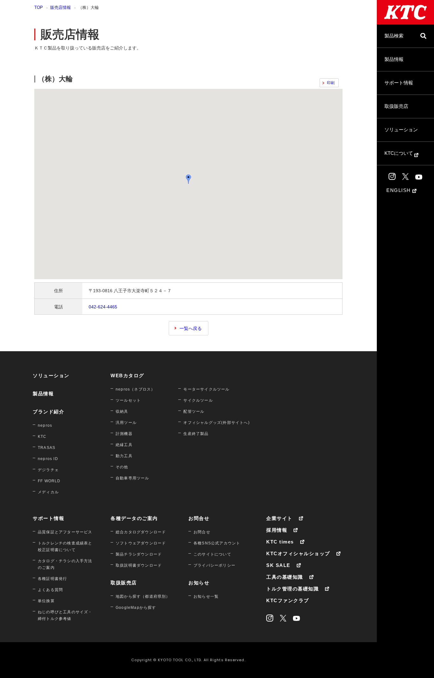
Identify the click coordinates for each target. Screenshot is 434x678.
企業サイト (279, 518)
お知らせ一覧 (206, 596)
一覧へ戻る (191, 328)
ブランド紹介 (48, 411)
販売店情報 (60, 7)
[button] (188, 179)
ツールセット (128, 400)
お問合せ (198, 518)
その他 (122, 467)
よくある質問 (50, 590)
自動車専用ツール (132, 478)
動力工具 (124, 456)
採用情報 (276, 530)
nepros (45, 425)
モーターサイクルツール (206, 389)
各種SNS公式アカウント (216, 543)
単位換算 (46, 601)
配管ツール (193, 411)
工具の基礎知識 (284, 577)
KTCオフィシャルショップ (298, 553)
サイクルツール (198, 400)
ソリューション (401, 129)
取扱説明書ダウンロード (139, 565)
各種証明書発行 (52, 578)
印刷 (331, 83)
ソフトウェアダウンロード (141, 543)
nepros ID (48, 459)
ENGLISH (399, 190)
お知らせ (198, 582)
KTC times (280, 541)
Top (38, 7)
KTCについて (399, 153)
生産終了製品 (195, 433)
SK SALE (278, 565)
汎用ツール (126, 422)
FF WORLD (49, 481)
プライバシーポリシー (214, 565)
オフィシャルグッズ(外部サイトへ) (216, 422)
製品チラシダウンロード (139, 554)
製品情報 (393, 59)
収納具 (122, 411)
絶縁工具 (124, 445)
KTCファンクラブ (287, 600)
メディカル (48, 492)
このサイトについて (212, 554)
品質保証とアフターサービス (65, 532)
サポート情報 (398, 82)
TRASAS (46, 447)
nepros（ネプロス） (135, 389)
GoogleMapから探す (136, 607)
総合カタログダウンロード (141, 532)
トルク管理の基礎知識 (292, 588)
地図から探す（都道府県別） (143, 596)
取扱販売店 (396, 106)
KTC (42, 436)
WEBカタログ (127, 375)
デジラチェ (48, 470)
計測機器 (124, 433)
